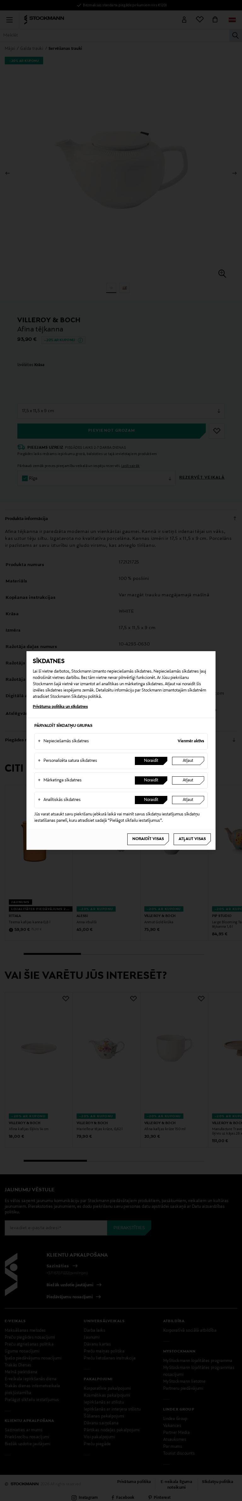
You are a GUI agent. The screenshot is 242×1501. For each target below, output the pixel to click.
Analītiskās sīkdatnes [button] (59, 800)
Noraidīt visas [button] (148, 839)
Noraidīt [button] (151, 761)
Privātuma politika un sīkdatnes (60, 707)
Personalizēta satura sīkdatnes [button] (67, 761)
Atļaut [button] (188, 761)
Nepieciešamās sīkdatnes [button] (63, 741)
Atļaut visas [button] (192, 839)
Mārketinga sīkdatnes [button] (60, 780)
